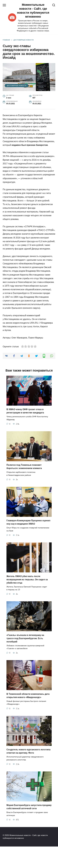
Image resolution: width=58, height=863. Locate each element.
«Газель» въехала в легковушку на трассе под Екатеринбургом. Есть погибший (25, 638)
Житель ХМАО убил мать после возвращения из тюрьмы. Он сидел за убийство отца (27, 579)
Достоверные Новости (16, 85)
